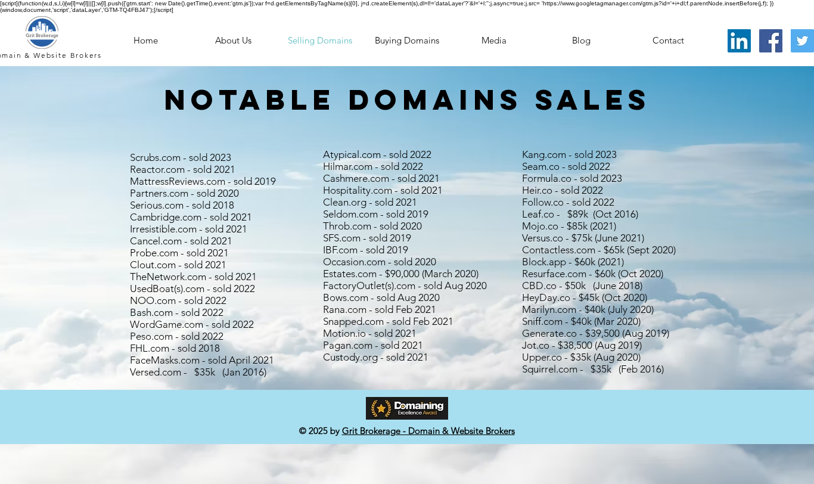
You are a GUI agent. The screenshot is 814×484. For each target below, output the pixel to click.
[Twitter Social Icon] (802, 40)
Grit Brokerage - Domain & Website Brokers (428, 430)
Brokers (86, 55)
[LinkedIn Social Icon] (739, 40)
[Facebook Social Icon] (770, 40)
